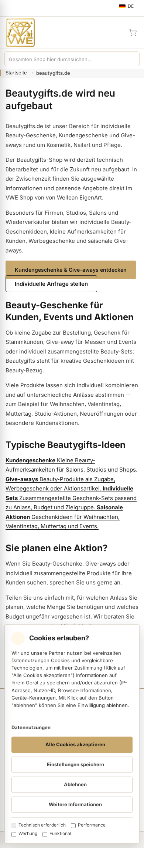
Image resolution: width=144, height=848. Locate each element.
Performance (92, 825)
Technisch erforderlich (42, 825)
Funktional (60, 833)
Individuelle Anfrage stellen (51, 283)
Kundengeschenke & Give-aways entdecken (71, 270)
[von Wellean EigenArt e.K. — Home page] (17, 32)
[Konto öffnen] (115, 32)
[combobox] (64, 59)
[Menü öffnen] (9, 8)
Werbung (27, 833)
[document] (72, 734)
